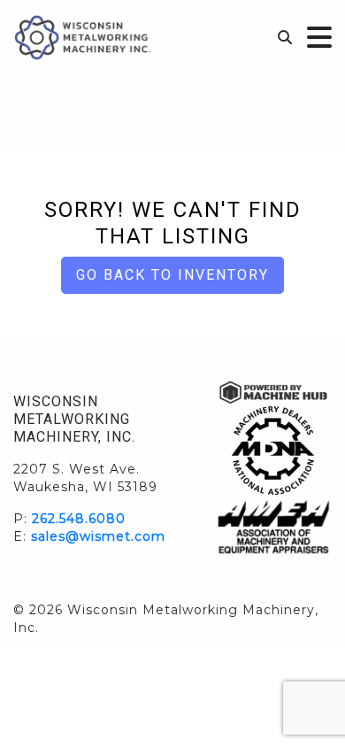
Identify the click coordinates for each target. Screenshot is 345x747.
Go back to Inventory (172, 274)
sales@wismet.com (98, 536)
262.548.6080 (79, 519)
